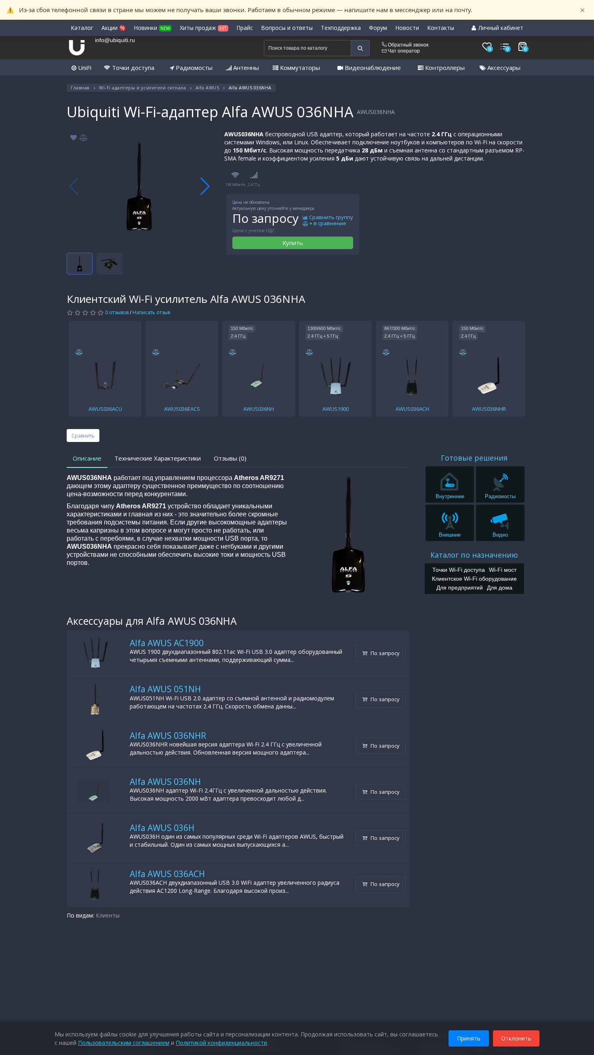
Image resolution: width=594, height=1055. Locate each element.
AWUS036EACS (182, 408)
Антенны (245, 67)
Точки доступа (132, 67)
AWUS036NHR (489, 408)
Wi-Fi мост (502, 570)
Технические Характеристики (157, 458)
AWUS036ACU (105, 408)
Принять (468, 1038)
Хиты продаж (203, 28)
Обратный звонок (407, 45)
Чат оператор (403, 51)
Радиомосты (193, 67)
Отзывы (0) (230, 458)
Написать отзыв (151, 312)
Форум (378, 28)
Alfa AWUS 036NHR (168, 735)
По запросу (384, 653)
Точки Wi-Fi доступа (458, 570)
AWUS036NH (258, 408)
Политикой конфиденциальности (221, 1043)
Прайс (244, 28)
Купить (292, 243)
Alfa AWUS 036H (162, 827)
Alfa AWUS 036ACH (167, 874)
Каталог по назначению (474, 555)
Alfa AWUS (207, 88)
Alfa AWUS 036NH (165, 781)
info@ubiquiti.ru (115, 40)
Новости (407, 28)
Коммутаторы (299, 67)
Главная (80, 88)
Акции (113, 28)
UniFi (83, 67)
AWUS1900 (335, 408)
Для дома (499, 587)
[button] (205, 186)
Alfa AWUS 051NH (165, 689)
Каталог (82, 28)
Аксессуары (503, 67)
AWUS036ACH (412, 408)
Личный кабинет (500, 28)
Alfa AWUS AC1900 (167, 643)
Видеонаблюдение (372, 67)
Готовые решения (474, 458)
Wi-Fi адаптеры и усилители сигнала (142, 88)
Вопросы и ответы (287, 28)
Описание (87, 458)
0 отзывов (116, 312)
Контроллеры (444, 67)
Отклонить (516, 1038)
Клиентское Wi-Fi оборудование (474, 578)
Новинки (152, 28)
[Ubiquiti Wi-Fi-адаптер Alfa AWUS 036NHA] (139, 186)
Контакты (440, 28)
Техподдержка (341, 28)
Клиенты (108, 915)
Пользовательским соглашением (123, 1043)
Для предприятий (459, 587)
